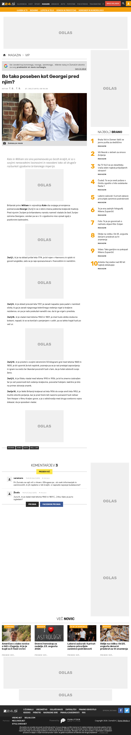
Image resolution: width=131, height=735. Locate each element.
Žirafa (17, 492)
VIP (27, 55)
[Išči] (123, 3)
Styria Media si (124, 720)
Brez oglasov (113, 3)
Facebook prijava (52, 504)
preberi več (44, 472)
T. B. (11, 88)
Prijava (32, 504)
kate (26, 448)
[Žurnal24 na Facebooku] (120, 710)
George (11, 448)
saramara (18, 478)
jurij (19, 448)
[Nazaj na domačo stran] (4, 55)
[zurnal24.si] (8, 3)
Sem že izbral (80, 69)
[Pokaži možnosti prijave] (128, 3)
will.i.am (34, 448)
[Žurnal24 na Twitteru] (126, 710)
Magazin (14, 55)
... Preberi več (103, 732)
